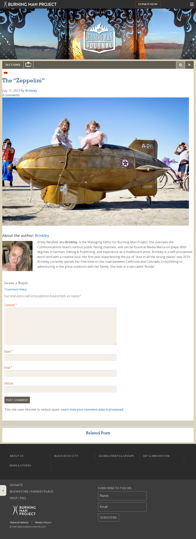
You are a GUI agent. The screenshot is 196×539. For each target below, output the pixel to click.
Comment (10, 305)
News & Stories (20, 465)
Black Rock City (66, 455)
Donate (16, 485)
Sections (12, 64)
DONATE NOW (148, 4)
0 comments (11, 95)
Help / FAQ (18, 498)
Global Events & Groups (116, 455)
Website (8, 383)
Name (8, 351)
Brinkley (31, 90)
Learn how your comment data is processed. (92, 409)
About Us (16, 455)
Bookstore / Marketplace (31, 491)
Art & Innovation (156, 455)
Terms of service (19, 522)
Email (8, 367)
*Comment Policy (15, 289)
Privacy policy (43, 522)
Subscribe (108, 517)
